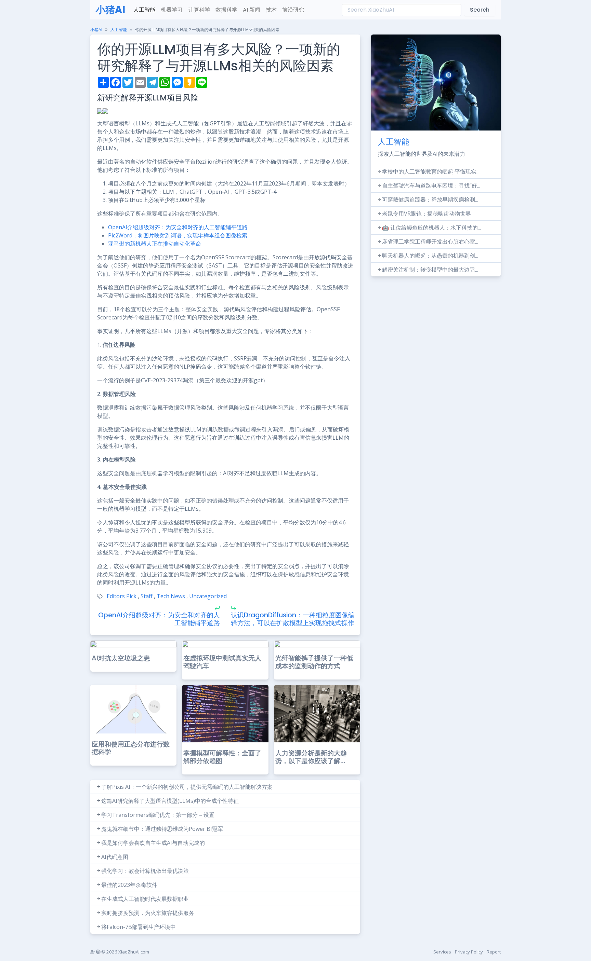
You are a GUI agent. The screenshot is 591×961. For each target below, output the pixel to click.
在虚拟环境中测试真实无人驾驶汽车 (222, 662)
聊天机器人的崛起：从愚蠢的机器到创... (430, 255)
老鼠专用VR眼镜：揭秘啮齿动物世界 (426, 213)
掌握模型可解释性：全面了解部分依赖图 (222, 757)
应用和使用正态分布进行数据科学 (131, 748)
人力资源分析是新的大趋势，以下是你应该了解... (311, 757)
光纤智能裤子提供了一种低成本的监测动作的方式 (314, 662)
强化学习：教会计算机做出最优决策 (145, 871)
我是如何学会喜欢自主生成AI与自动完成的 (153, 843)
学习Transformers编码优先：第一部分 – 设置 (157, 815)
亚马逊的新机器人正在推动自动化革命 (154, 243)
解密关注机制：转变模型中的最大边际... (430, 269)
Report (494, 952)
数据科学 (226, 10)
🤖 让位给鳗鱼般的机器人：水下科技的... (431, 227)
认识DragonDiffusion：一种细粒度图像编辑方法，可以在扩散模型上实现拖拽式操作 (293, 619)
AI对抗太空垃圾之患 (121, 658)
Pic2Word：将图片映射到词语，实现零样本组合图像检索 (177, 235)
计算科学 (199, 10)
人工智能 (144, 10)
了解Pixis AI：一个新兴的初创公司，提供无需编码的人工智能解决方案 (187, 787)
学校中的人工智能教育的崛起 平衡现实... (431, 171)
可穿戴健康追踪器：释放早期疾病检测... (430, 199)
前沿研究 (293, 10)
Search (479, 10)
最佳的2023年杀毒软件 (129, 885)
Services (442, 952)
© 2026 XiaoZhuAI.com (124, 952)
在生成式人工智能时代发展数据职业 (145, 899)
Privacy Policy (469, 952)
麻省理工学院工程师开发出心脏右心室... (430, 241)
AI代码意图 (114, 857)
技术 (271, 10)
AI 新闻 (251, 10)
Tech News (171, 596)
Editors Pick (121, 596)
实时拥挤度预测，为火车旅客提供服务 (147, 913)
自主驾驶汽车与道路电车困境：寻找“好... (431, 185)
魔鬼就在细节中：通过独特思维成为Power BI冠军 (162, 829)
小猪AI (110, 9)
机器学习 (172, 10)
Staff (147, 596)
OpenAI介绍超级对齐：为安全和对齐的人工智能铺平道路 (178, 227)
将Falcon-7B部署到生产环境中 (138, 927)
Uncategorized (208, 596)
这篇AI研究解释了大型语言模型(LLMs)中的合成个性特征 (170, 801)
